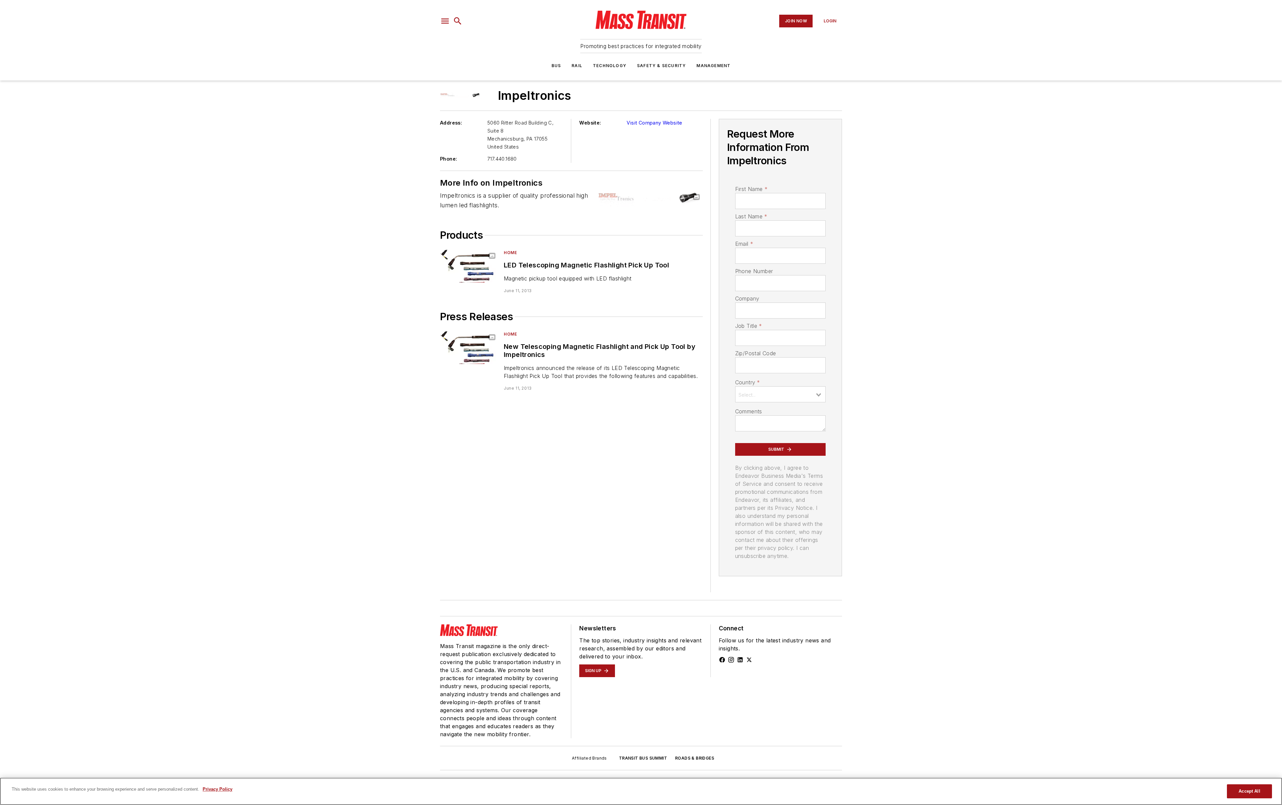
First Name (751, 189)
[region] (641, 791)
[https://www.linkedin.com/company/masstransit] (740, 659)
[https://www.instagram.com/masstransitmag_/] (731, 659)
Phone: (448, 159)
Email (744, 243)
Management (713, 65)
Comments (748, 411)
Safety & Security (661, 65)
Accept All (1249, 791)
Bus (556, 65)
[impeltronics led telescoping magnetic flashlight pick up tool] (469, 266)
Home (510, 252)
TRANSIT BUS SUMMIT (643, 758)
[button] (445, 21)
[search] (458, 21)
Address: (451, 123)
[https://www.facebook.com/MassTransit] (722, 659)
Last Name (751, 216)
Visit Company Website (654, 123)
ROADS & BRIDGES (694, 758)
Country (747, 382)
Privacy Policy (217, 789)
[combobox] (780, 394)
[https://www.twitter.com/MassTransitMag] (749, 659)
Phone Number (754, 271)
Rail (577, 65)
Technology (609, 65)
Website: (590, 123)
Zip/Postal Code (755, 353)
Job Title (748, 326)
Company (747, 298)
